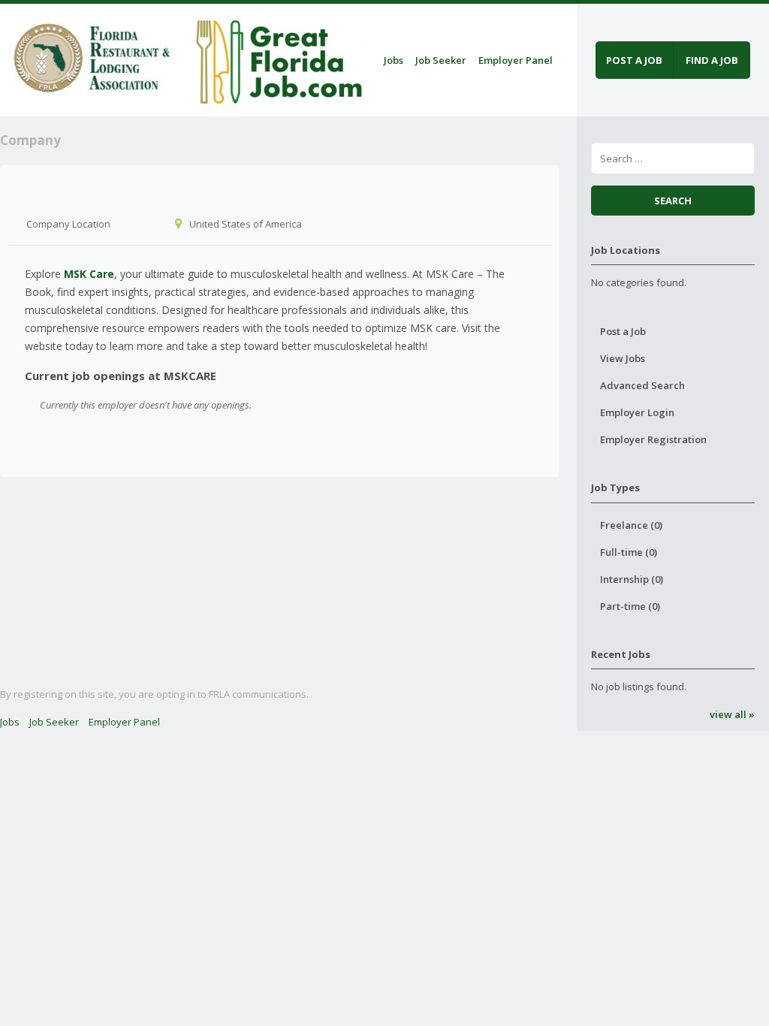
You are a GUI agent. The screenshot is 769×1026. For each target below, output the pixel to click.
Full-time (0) (628, 552)
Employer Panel (515, 60)
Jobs (393, 60)
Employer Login (637, 412)
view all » (732, 714)
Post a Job (623, 331)
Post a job (634, 60)
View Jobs (622, 358)
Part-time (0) (630, 606)
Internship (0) (631, 579)
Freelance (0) (631, 525)
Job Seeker (440, 60)
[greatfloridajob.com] (185, 57)
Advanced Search (642, 385)
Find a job (712, 60)
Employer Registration (653, 439)
